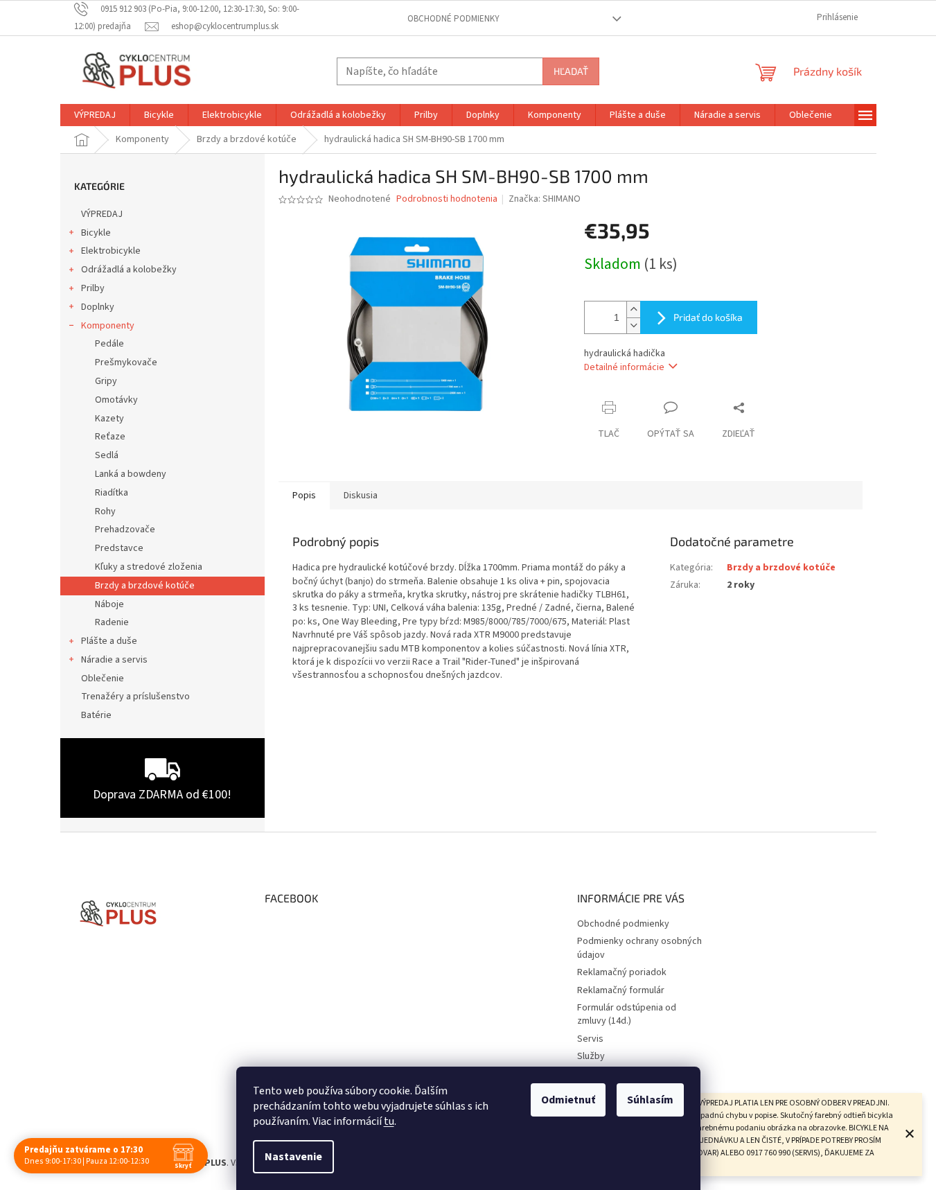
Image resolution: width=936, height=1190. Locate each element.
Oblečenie (102, 678)
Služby (591, 1056)
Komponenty (107, 326)
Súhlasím (650, 1100)
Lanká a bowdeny (130, 474)
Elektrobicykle (111, 251)
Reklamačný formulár (620, 990)
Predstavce (119, 548)
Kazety (109, 419)
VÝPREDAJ (102, 214)
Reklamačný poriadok (621, 972)
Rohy (105, 511)
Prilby (93, 288)
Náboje (109, 604)
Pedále (109, 344)
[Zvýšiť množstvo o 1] (633, 309)
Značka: (545, 199)
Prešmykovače (126, 362)
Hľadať (571, 71)
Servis (590, 1039)
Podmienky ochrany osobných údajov (639, 947)
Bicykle (96, 233)
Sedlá (106, 455)
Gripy (106, 381)
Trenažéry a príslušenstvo (135, 696)
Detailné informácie (624, 367)
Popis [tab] (304, 495)
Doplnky (97, 307)
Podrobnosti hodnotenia (446, 199)
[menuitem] (95, 115)
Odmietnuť (568, 1100)
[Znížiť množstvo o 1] (633, 325)
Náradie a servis (114, 660)
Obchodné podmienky (453, 18)
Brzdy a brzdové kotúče (145, 586)
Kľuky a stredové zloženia (148, 567)
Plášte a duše (109, 641)
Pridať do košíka (708, 317)
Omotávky (116, 400)
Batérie (96, 715)
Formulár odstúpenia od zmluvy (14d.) (626, 1014)
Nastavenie (293, 1156)
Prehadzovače (125, 529)
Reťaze (110, 437)
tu (389, 1121)
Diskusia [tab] (361, 495)
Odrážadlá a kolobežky (129, 270)
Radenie (112, 622)
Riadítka (111, 493)
